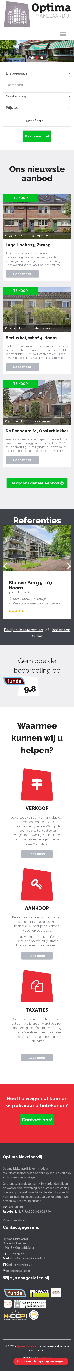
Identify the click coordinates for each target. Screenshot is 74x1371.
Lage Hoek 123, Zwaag (28, 245)
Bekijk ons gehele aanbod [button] (35, 483)
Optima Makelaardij (19, 1264)
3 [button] (41, 57)
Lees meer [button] (22, 274)
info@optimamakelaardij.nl (27, 1258)
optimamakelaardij (18, 1271)
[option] (37, 51)
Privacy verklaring (14, 1220)
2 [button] (37, 57)
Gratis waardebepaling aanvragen (41, 1361)
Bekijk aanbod (37, 136)
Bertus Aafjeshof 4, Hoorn (31, 337)
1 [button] (32, 57)
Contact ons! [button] (37, 1120)
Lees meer (37, 854)
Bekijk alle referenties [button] (23, 630)
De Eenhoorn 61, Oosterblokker (37, 430)
